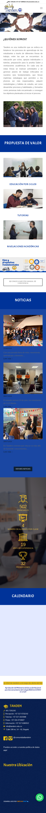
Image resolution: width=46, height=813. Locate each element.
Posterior (40, 22)
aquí (5, 750)
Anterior (5, 22)
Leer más (7, 359)
